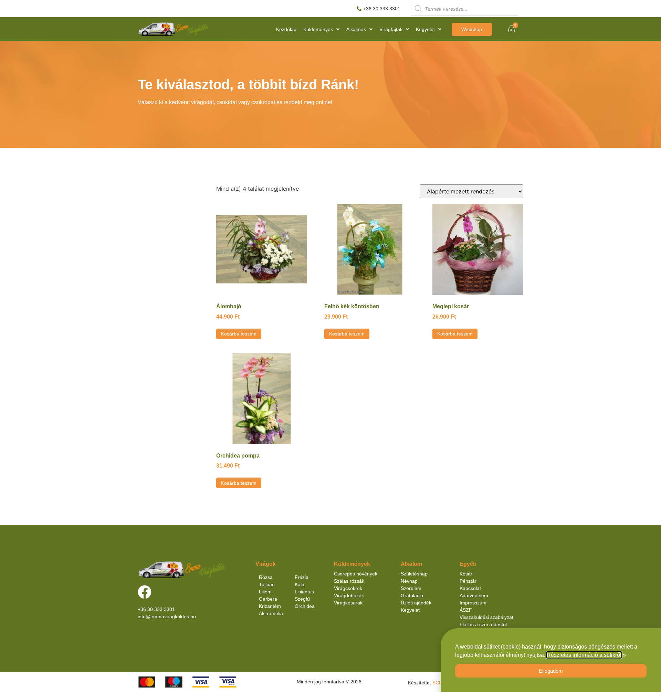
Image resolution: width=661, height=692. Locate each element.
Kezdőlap (286, 29)
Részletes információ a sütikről (584, 655)
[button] (321, 29)
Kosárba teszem (238, 334)
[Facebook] (144, 592)
